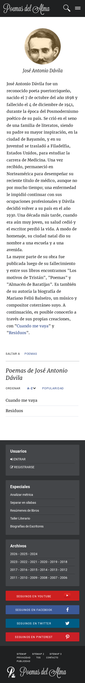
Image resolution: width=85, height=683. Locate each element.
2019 (53, 561)
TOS (38, 658)
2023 (13, 561)
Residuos (14, 410)
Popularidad (53, 388)
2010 (23, 577)
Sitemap (22, 654)
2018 (63, 561)
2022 (23, 561)
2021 (33, 561)
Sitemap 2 (38, 654)
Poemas (30, 353)
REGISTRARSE (24, 467)
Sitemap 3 (55, 654)
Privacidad (24, 658)
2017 (13, 569)
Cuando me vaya (21, 400)
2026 (13, 553)
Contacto (52, 658)
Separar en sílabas (23, 502)
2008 (43, 577)
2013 (53, 569)
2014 (43, 569)
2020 (43, 561)
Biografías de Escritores (27, 526)
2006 (63, 577)
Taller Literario (20, 518)
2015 (33, 569)
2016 (23, 569)
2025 (23, 553)
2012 (63, 569)
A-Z (30, 388)
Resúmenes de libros (24, 510)
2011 (13, 577)
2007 (53, 577)
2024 (33, 553)
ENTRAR (20, 459)
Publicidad (23, 661)
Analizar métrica (21, 494)
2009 (33, 577)
